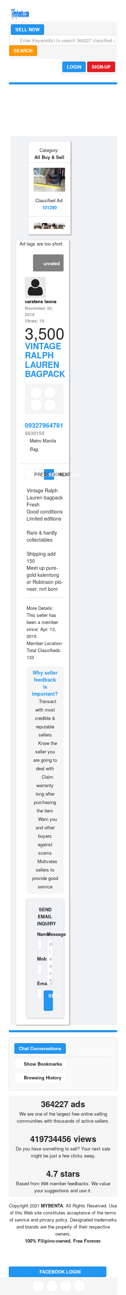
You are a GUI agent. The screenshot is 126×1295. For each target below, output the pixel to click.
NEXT (61, 474)
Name (37, 934)
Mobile (37, 958)
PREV (34, 474)
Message (50, 934)
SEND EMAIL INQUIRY (45, 916)
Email (37, 983)
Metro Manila (43, 440)
